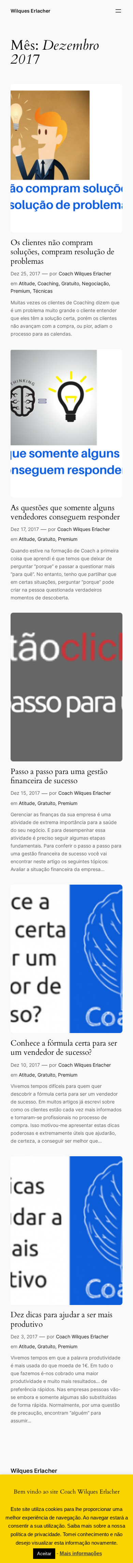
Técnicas (43, 291)
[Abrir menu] (118, 11)
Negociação (95, 283)
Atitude (27, 283)
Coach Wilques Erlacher (85, 273)
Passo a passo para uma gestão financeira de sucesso (59, 776)
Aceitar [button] (44, 1553)
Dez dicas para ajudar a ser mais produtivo (62, 1319)
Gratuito (70, 283)
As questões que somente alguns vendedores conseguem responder (65, 512)
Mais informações (81, 1553)
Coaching (48, 283)
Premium (20, 291)
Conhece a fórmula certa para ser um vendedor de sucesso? (64, 1047)
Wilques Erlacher (30, 11)
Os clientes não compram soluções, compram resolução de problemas (62, 252)
